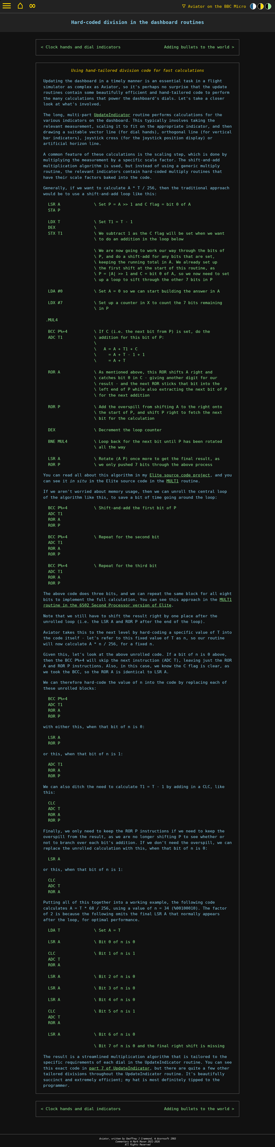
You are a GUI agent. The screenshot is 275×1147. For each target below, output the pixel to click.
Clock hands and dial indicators (83, 47)
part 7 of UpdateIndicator (119, 1068)
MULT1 (173, 481)
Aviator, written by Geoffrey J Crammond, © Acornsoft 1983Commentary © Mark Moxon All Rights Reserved (137, 1141)
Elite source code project (180, 475)
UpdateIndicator (112, 114)
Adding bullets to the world (196, 47)
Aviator (214, 6)
